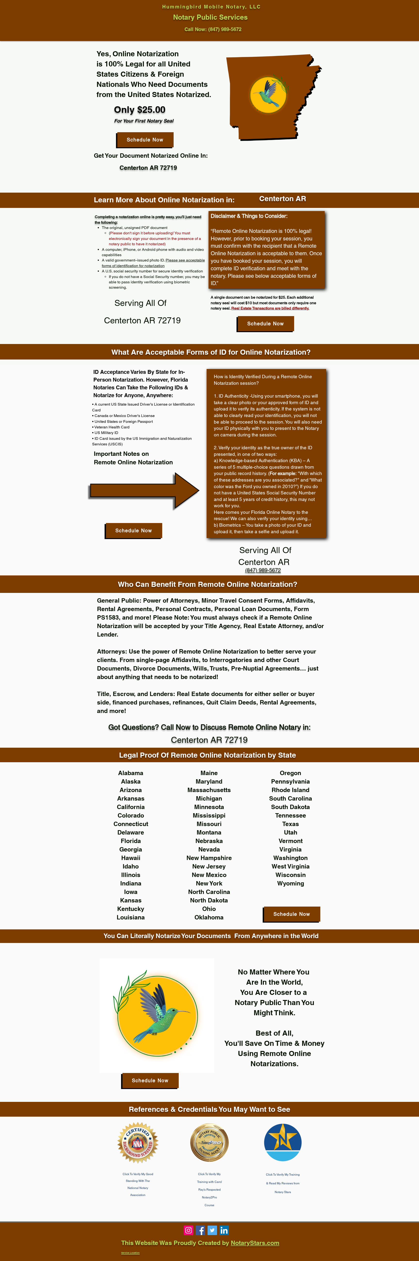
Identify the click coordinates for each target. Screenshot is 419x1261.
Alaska (131, 781)
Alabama (130, 773)
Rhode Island (290, 790)
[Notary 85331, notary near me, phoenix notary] (200, 1230)
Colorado (131, 815)
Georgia (130, 849)
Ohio (209, 908)
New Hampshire (209, 857)
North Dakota (209, 900)
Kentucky (130, 908)
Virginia (290, 849)
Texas (290, 823)
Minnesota (209, 807)
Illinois (130, 874)
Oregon (290, 773)
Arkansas (131, 798)
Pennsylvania (290, 781)
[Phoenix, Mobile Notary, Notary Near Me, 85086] (188, 1230)
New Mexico (209, 874)
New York (209, 883)
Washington (290, 857)
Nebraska (209, 840)
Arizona (131, 790)
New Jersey (209, 866)
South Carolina (290, 798)
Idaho (131, 866)
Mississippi (209, 815)
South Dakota (290, 807)
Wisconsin (290, 874)
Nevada (209, 849)
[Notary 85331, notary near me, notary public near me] (224, 1230)
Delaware (130, 832)
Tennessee (290, 815)
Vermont (291, 840)
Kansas (131, 900)
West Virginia (291, 866)
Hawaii (130, 857)
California (131, 807)
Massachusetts (209, 790)
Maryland (209, 781)
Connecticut (130, 823)
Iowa (130, 891)
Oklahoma (209, 917)
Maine (209, 773)
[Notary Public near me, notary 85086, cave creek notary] (212, 1230)
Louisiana (131, 917)
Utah (290, 832)
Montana (209, 832)
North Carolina (209, 891)
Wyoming (290, 883)
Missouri (209, 823)
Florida (131, 840)
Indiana (130, 883)
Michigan (209, 798)
